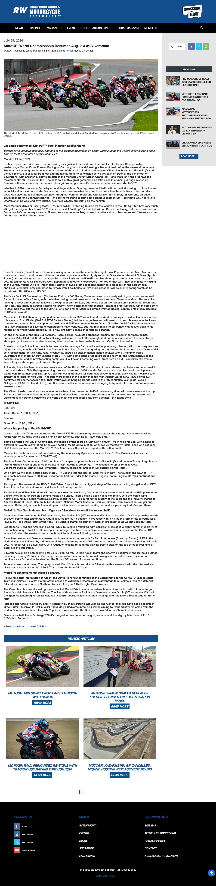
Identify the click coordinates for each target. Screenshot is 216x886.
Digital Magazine (128, 27)
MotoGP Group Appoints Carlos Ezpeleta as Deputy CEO (197, 130)
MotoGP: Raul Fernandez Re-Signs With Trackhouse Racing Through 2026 (42, 767)
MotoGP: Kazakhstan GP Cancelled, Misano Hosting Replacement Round (120, 767)
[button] (201, 27)
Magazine (53, 27)
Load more (187, 156)
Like (69, 826)
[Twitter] (199, 46)
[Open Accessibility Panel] (211, 873)
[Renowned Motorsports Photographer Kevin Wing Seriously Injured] (173, 111)
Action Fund (101, 27)
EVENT (71, 27)
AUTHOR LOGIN (105, 876)
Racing (35, 27)
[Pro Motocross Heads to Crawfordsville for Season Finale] (173, 80)
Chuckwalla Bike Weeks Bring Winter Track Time (197, 144)
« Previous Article (14, 626)
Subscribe (66, 850)
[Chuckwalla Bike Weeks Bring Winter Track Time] (173, 144)
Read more (42, 702)
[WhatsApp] (206, 46)
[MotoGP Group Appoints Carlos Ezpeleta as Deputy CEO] (173, 129)
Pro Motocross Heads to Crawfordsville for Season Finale (196, 81)
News (19, 27)
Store (84, 27)
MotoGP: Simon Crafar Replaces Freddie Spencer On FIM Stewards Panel (119, 697)
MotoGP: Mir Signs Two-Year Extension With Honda (42, 695)
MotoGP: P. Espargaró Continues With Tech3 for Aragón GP (195, 97)
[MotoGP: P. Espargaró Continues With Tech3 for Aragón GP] (173, 96)
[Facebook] (191, 46)
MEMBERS (150, 27)
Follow (67, 834)
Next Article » (38, 626)
